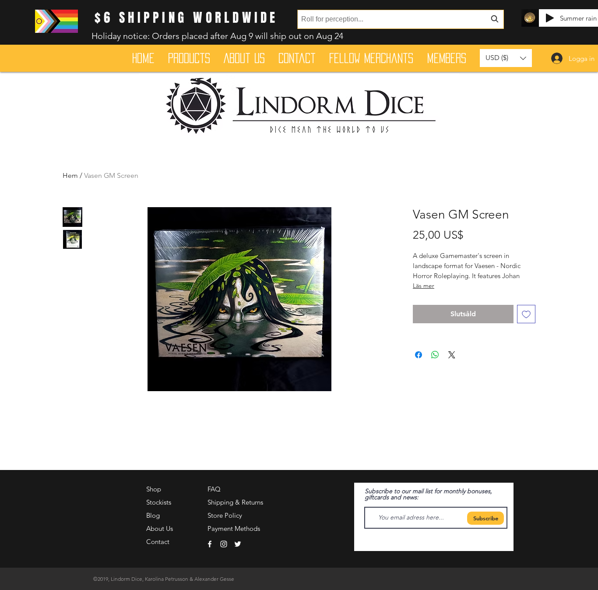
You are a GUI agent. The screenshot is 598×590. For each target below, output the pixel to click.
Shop (153, 489)
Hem (70, 175)
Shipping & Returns (235, 502)
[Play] (550, 18)
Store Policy (225, 515)
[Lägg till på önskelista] (526, 314)
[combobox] (400, 19)
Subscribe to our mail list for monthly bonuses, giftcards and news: (428, 494)
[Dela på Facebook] (418, 355)
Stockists (158, 502)
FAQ (214, 489)
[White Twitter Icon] (237, 544)
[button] (506, 58)
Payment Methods (235, 528)
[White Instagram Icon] (223, 544)
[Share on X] (452, 355)
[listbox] (506, 58)
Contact (157, 541)
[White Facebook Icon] (209, 544)
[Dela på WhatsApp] (435, 355)
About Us (159, 528)
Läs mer (423, 286)
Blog (153, 515)
